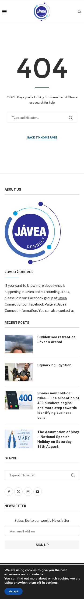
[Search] (79, 11)
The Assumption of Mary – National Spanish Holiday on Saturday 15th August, (58, 439)
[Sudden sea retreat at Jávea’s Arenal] (19, 344)
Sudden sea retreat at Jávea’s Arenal (56, 339)
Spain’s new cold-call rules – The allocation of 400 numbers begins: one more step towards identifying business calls (58, 405)
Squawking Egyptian (54, 365)
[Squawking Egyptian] (19, 372)
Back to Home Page (42, 137)
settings (52, 583)
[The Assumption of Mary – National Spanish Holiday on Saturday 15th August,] (19, 439)
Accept (13, 591)
